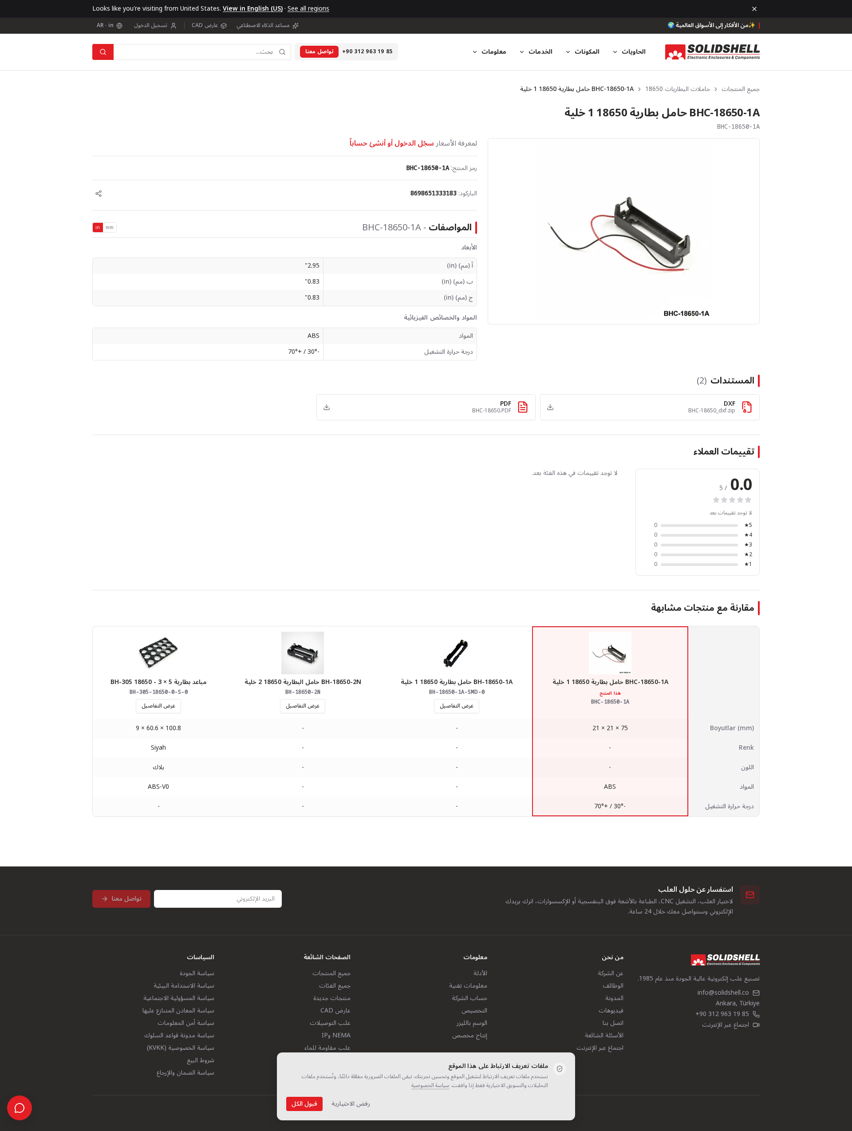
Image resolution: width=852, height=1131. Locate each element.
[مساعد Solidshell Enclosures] (19, 1107)
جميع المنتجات (741, 89)
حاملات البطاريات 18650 (677, 89)
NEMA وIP (336, 1035)
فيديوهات (611, 1010)
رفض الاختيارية (350, 1103)
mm (110, 227)
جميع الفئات (335, 985)
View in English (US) (253, 8)
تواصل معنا (319, 51)
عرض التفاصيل (456, 706)
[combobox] (202, 52)
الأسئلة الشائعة (604, 1035)
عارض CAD (204, 25)
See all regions (308, 8)
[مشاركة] (98, 193)
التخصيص (474, 1010)
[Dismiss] (754, 9)
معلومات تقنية (468, 985)
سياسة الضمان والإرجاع (185, 1072)
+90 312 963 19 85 (367, 51)
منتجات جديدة (332, 998)
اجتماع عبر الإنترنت (725, 1024)
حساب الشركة (469, 998)
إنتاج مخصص (469, 1035)
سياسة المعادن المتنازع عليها (178, 1010)
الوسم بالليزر (472, 1022)
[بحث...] (103, 52)
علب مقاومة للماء (327, 1047)
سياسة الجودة (197, 973)
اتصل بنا (613, 1022)
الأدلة (480, 973)
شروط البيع (200, 1060)
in (97, 227)
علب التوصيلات (330, 1022)
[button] (624, 231)
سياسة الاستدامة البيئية (184, 985)
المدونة (614, 998)
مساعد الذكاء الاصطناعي (263, 25)
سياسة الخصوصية (430, 1085)
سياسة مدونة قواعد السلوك (179, 1035)
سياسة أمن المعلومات (186, 1022)
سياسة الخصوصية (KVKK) (180, 1047)
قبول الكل (304, 1103)
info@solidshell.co (723, 993)
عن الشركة (610, 973)
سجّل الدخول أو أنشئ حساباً (392, 143)
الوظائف (613, 985)
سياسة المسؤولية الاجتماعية (178, 998)
